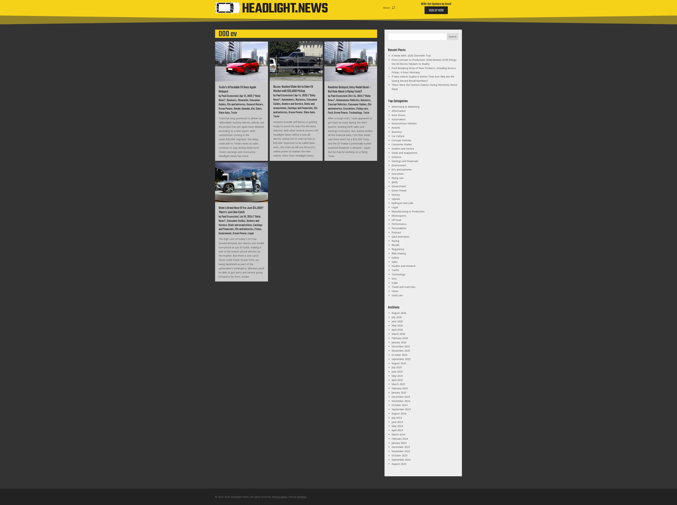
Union (395, 291)
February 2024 (400, 438)
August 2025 (399, 363)
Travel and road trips (403, 287)
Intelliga (301, 496)
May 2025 (397, 375)
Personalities (399, 228)
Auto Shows (398, 115)
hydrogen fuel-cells (402, 203)
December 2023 (401, 447)
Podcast (396, 232)
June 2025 (397, 371)
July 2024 (397, 417)
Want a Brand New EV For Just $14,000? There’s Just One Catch (241, 210)
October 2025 (399, 355)
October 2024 (399, 405)
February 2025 (400, 388)
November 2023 (401, 451)
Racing (395, 241)
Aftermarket (399, 111)
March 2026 (398, 334)
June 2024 (397, 422)
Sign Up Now (436, 10)
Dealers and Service (292, 104)
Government (225, 233)
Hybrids (396, 199)
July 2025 (397, 367)
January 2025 (399, 392)
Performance (399, 224)
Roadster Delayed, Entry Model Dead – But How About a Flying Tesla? (349, 89)
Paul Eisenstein (230, 96)
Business (232, 100)
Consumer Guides (357, 104)
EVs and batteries (236, 104)
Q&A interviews (400, 236)
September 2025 (401, 359)
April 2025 (397, 380)
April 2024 (397, 430)
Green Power (226, 109)
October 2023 (399, 455)
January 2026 (399, 342)
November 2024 (401, 401)
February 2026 (400, 338)
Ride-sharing (399, 253)
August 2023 (399, 464)
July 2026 (397, 317)
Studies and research (404, 266)
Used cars (397, 295)
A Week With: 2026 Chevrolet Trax (411, 55)
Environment (399, 165)
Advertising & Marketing (406, 106)
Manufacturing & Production (408, 211)
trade (395, 282)
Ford (330, 113)
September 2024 (401, 409)
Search (452, 36)
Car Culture (398, 136)
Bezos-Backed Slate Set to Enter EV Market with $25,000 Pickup (293, 89)
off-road (396, 220)
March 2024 (398, 434)
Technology (355, 113)
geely (395, 182)
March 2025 (398, 384)
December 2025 (401, 346)
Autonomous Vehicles (347, 100)
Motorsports (399, 215)
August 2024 (399, 413)
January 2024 (399, 443)
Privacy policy (279, 496)
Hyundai (246, 109)
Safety (395, 257)
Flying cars (362, 109)
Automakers (288, 100)
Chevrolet (243, 100)
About (386, 7)
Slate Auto (224, 113)
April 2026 (397, 329)
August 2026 (399, 313)
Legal (251, 233)
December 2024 (401, 396)
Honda (237, 109)
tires (394, 278)
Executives (349, 109)
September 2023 (401, 459)
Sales (259, 109)
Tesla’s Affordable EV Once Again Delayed (237, 89)
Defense (396, 157)
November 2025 (401, 350)
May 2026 (397, 325)
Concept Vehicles (337, 104)
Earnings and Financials (300, 108)
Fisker (258, 229)
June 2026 (397, 321)
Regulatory (398, 249)
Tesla (234, 113)
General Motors (255, 104)
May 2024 (397, 426)
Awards (396, 127)
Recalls (396, 245)
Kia (252, 109)
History (396, 194)
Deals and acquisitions (240, 225)
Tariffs (395, 270)
